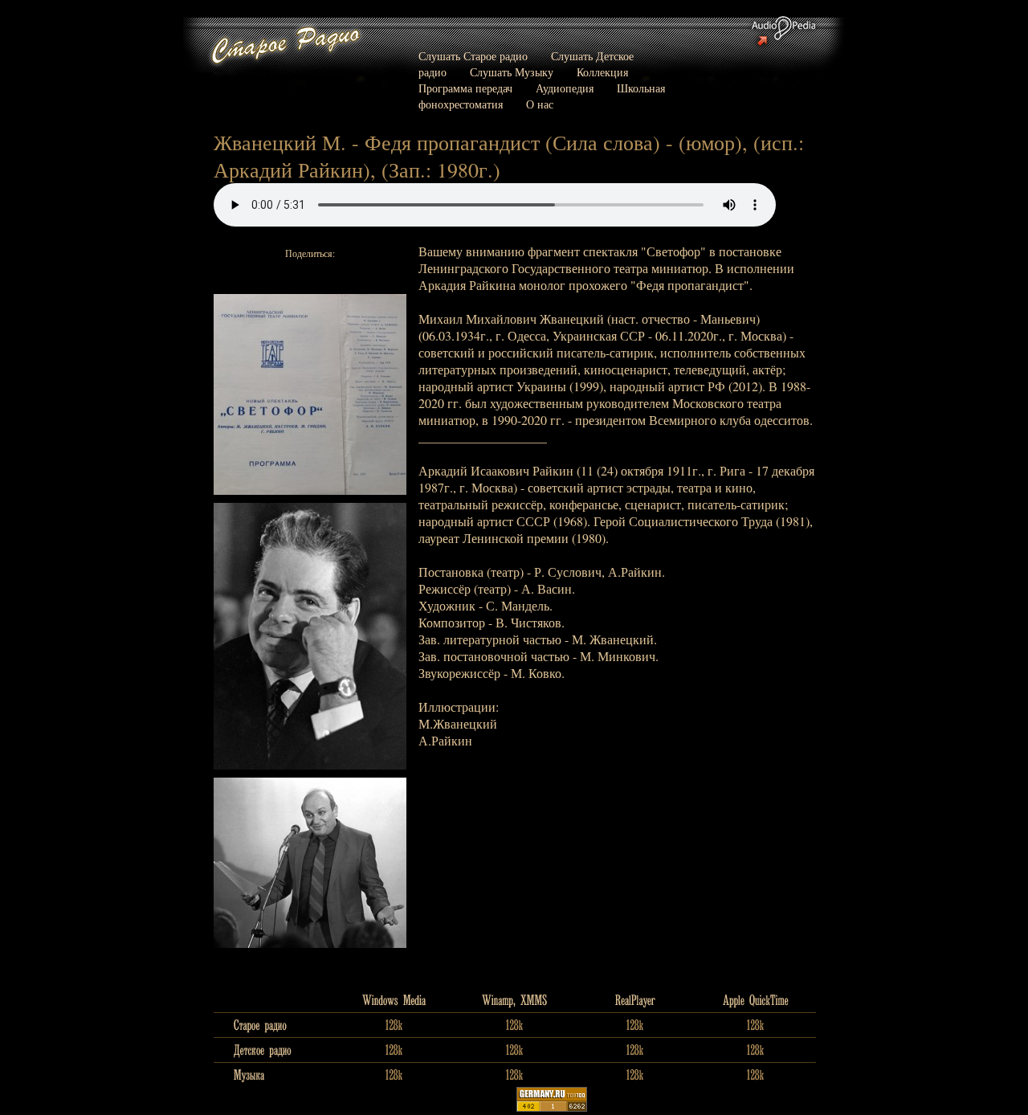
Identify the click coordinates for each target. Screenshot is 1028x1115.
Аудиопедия (565, 88)
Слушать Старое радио (473, 55)
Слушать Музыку (511, 72)
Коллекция (602, 72)
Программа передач (465, 88)
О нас (539, 104)
